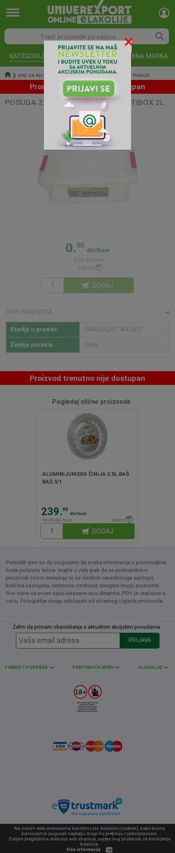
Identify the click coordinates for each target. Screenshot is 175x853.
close (129, 43)
